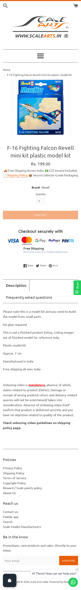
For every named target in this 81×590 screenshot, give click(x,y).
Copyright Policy (14, 483)
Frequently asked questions (29, 297)
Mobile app (10, 517)
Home (6, 69)
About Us (9, 493)
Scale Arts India (39, 581)
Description (16, 285)
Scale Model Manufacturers (22, 527)
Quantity (40, 194)
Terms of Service (14, 478)
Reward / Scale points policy (22, 488)
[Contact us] (73, 582)
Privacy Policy (12, 468)
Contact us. (10, 512)
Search (7, 521)
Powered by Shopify (60, 581)
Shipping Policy (13, 473)
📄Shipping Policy (15, 175)
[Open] (9, 580)
